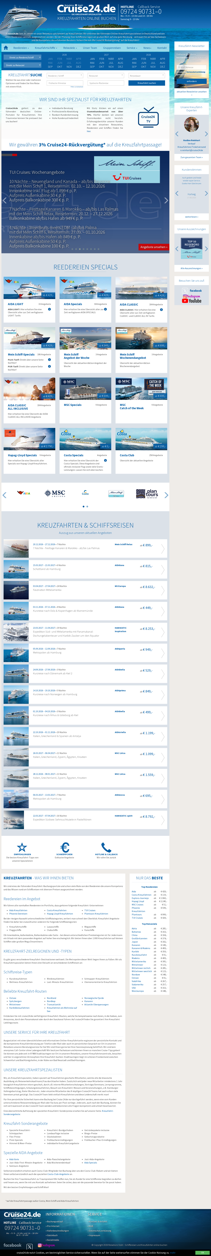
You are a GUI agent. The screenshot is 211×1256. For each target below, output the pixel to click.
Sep (50, 67)
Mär (111, 59)
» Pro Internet (53, 1226)
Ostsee (12, 998)
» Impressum (94, 1235)
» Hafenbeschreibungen (57, 1230)
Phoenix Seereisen (18, 913)
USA (134, 987)
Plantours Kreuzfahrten (96, 913)
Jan (92, 59)
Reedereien (20, 48)
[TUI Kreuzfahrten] (116, 493)
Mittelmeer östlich (141, 968)
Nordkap (51, 1001)
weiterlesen (191, 216)
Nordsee (136, 974)
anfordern (192, 81)
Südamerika (137, 984)
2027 (106, 54)
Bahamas (136, 931)
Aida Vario (14, 1159)
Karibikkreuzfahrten (19, 1007)
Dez (78, 67)
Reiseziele (69, 48)
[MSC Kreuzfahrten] (54, 493)
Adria (134, 928)
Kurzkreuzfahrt (139, 954)
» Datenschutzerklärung (99, 1230)
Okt (59, 67)
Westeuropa (138, 990)
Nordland (51, 998)
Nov (69, 67)
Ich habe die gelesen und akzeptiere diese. (191, 73)
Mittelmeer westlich (142, 971)
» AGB (90, 1226)
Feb (101, 59)
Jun (101, 63)
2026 (64, 54)
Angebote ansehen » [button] (154, 212)
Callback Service (149, 6)
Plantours (137, 914)
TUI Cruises (89, 910)
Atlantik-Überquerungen (96, 1004)
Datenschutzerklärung (196, 72)
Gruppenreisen (112, 48)
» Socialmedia (52, 1239)
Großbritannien (139, 938)
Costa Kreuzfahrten (56, 910)
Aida (134, 891)
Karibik (135, 951)
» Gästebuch (52, 1235)
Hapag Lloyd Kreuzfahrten (60, 913)
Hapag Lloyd (138, 901)
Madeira (136, 958)
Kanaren (88, 1001)
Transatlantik (54, 1004)
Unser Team (90, 48)
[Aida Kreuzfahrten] (23, 492)
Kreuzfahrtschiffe (45, 48)
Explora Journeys (140, 898)
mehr (173, 1252)
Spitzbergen (15, 1001)
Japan (135, 941)
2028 (148, 54)
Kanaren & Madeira (141, 948)
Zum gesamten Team (190, 157)
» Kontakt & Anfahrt (97, 1221)
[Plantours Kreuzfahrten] (147, 493)
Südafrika (136, 981)
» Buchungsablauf (54, 1221)
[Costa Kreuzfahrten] (85, 492)
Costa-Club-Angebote (58, 1174)
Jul (111, 63)
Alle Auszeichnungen (191, 268)
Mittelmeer (15, 1004)
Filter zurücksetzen (77, 87)
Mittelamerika (139, 961)
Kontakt (162, 48)
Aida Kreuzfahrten (18, 910)
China (134, 935)
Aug (120, 63)
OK (202, 1252)
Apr (120, 59)
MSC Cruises (137, 904)
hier (89, 131)
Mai (92, 63)
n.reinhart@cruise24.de (191, 150)
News (146, 48)
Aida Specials (90, 1162)
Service (131, 48)
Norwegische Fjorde (94, 998)
